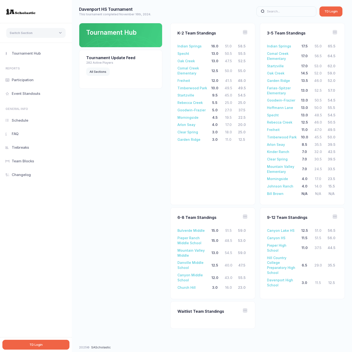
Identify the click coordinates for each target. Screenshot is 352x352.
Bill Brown (275, 194)
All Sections (98, 72)
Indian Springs (189, 46)
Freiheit (183, 81)
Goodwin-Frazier (191, 110)
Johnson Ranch (280, 186)
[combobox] (36, 33)
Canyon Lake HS (281, 230)
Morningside (188, 117)
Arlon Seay (186, 125)
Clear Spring (187, 132)
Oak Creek (186, 61)
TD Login (331, 11)
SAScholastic (101, 347)
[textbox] (21, 33)
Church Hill (186, 287)
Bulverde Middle (191, 230)
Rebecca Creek (190, 103)
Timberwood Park (192, 88)
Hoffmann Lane (280, 108)
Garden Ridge (188, 139)
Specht (183, 53)
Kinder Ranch (278, 152)
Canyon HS (276, 238)
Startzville (185, 95)
